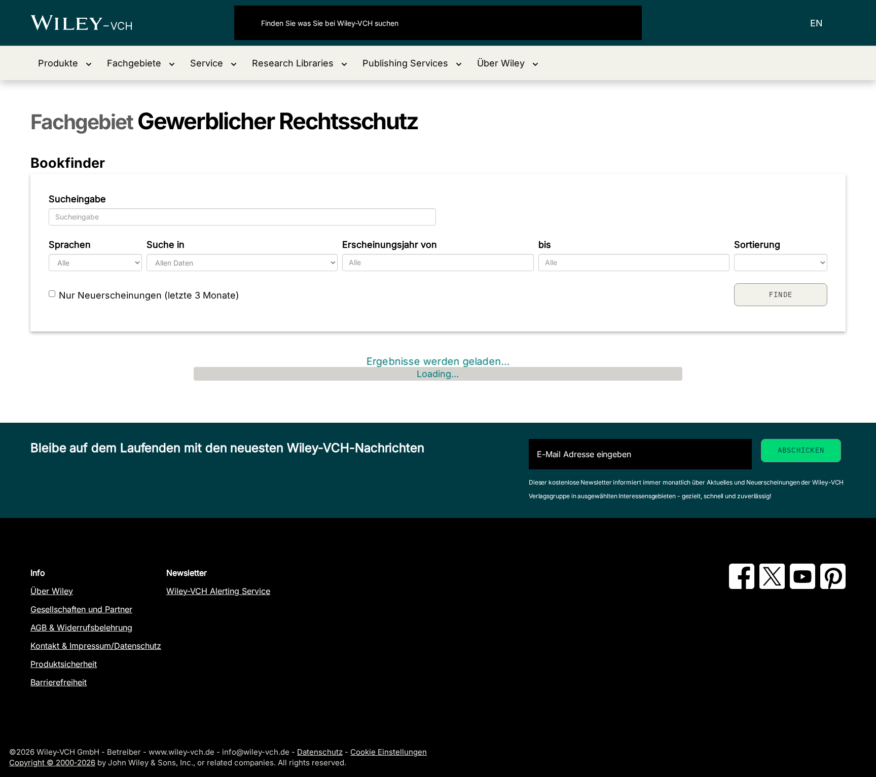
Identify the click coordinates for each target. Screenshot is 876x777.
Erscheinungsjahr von (389, 244)
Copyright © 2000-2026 (52, 762)
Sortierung (757, 244)
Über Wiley (51, 591)
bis (544, 244)
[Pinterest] (833, 586)
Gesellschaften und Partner (81, 609)
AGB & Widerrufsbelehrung (81, 627)
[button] (64, 63)
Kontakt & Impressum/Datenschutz (95, 646)
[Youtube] (802, 586)
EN (816, 23)
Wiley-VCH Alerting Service (218, 591)
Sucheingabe (77, 199)
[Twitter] (772, 586)
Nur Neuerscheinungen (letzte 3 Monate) (149, 295)
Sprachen (70, 244)
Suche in (166, 244)
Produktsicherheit (63, 664)
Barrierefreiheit (58, 682)
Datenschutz (320, 752)
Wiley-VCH (90, 22)
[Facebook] (741, 586)
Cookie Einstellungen (388, 752)
